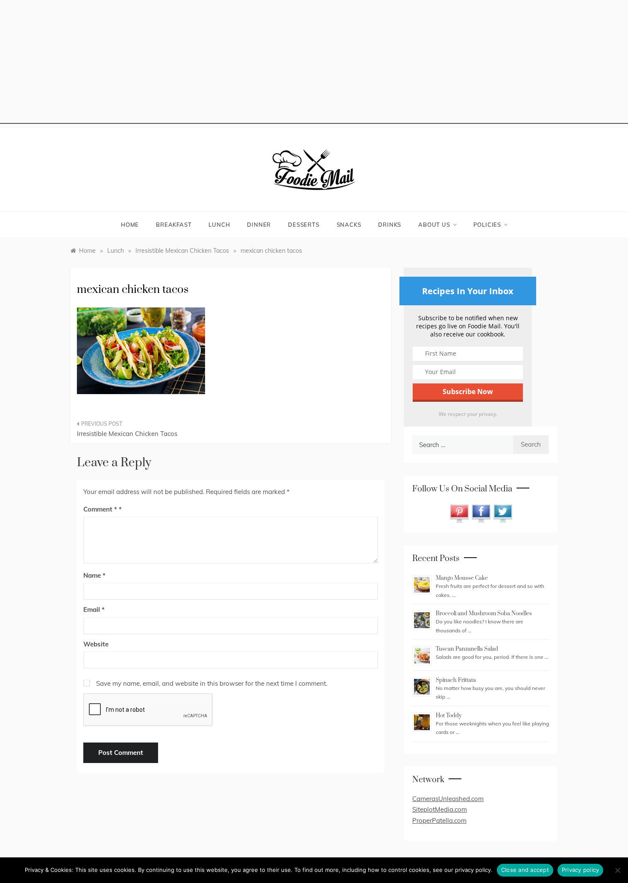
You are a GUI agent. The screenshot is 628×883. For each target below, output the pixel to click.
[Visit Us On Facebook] (481, 513)
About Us (434, 224)
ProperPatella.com (439, 820)
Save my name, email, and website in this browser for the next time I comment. (211, 683)
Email (94, 609)
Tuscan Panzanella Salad (467, 649)
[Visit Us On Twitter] (503, 513)
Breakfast (173, 224)
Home (130, 224)
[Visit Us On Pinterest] (459, 513)
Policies (487, 224)
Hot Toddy (448, 715)
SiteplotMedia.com (439, 809)
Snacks (349, 224)
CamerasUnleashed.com (448, 799)
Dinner (259, 224)
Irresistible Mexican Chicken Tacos (127, 434)
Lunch (219, 224)
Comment (100, 509)
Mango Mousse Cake (462, 578)
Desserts (303, 224)
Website (96, 644)
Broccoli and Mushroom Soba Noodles (484, 613)
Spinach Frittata (456, 680)
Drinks (389, 224)
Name (94, 575)
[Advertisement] (314, 64)
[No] (617, 870)
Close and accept (525, 869)
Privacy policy (580, 869)
